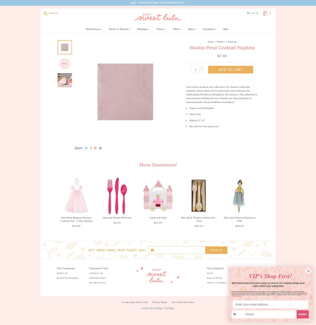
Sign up (216, 250)
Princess (232, 41)
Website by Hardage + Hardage (158, 308)
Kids (191, 29)
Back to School (118, 29)
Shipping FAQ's (97, 278)
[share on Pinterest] (95, 148)
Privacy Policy (159, 302)
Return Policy (97, 283)
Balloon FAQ (214, 278)
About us (62, 273)
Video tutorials (217, 283)
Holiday (142, 29)
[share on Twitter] (86, 148)
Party (160, 29)
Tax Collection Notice (183, 302)
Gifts (176, 29)
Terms (239, 296)
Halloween (93, 29)
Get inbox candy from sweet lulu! (117, 250)
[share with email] (100, 148)
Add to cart (231, 69)
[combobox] (238, 314)
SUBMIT (302, 314)
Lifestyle (208, 29)
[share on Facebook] (91, 148)
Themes (220, 41)
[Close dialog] (308, 271)
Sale (226, 29)
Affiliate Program (68, 278)
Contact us (96, 273)
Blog (210, 273)
